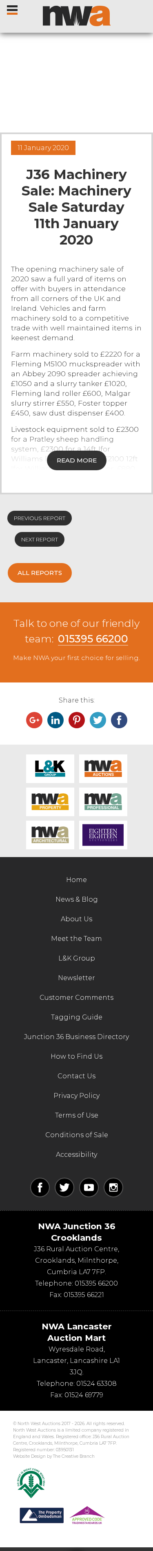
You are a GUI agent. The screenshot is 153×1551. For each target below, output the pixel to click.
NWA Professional (103, 802)
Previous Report (39, 518)
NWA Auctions (103, 768)
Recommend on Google (34, 720)
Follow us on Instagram (113, 1187)
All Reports (40, 573)
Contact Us (76, 1076)
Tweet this (98, 720)
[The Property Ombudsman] (62, 1515)
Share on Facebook (119, 720)
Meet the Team (76, 939)
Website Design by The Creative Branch (54, 1456)
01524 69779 (83, 1395)
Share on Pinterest (77, 720)
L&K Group (50, 768)
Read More (77, 460)
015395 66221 (84, 1295)
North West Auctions (77, 16)
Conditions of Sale (76, 1135)
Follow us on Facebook (40, 1187)
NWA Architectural (50, 835)
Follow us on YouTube (89, 1187)
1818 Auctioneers (103, 835)
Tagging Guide (76, 1017)
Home (76, 880)
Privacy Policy (76, 1096)
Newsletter (76, 978)
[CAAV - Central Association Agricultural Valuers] (31, 1483)
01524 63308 (96, 1383)
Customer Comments (76, 997)
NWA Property (50, 802)
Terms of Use (76, 1115)
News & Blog (76, 899)
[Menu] (13, 8)
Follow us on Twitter (64, 1187)
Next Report (39, 539)
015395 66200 (93, 639)
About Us (76, 919)
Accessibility (76, 1154)
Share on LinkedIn (55, 720)
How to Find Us (76, 1056)
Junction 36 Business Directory (76, 1037)
